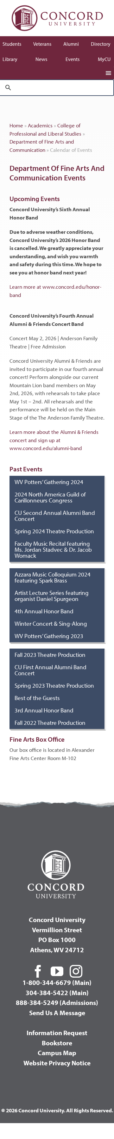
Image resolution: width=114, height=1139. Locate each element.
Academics (40, 125)
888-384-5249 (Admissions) (57, 1002)
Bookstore (57, 1043)
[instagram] (76, 971)
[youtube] (57, 971)
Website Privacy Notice (57, 1063)
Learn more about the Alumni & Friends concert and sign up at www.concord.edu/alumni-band (54, 439)
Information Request (57, 1032)
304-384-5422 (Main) (57, 992)
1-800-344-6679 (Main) (57, 982)
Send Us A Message (57, 1012)
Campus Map (57, 1052)
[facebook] (38, 971)
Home (16, 125)
